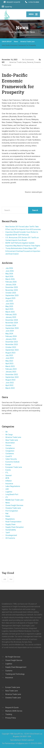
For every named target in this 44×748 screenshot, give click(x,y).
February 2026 (11, 282)
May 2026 (9, 274)
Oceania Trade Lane (13, 508)
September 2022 (12, 377)
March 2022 (10, 388)
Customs (8, 671)
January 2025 (11, 317)
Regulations (10, 519)
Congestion (10, 451)
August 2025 (10, 298)
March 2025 (10, 312)
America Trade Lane (17, 62)
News (8, 503)
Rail (7, 513)
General (30, 62)
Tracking (8, 714)
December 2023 (12, 342)
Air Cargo (9, 435)
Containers (10, 454)
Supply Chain (11, 524)
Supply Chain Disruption (15, 527)
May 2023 (9, 361)
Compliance (10, 448)
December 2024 (12, 320)
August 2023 (10, 353)
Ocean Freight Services (14, 505)
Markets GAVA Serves (13, 711)
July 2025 (9, 301)
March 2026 (10, 279)
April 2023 (9, 364)
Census (8, 445)
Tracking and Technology (15, 674)
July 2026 (9, 268)
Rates (8, 516)
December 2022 (12, 374)
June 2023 (10, 358)
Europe (8, 464)
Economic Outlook (12, 462)
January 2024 (11, 339)
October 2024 (11, 325)
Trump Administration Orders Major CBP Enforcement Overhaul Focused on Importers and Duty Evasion (23, 251)
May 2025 (9, 306)
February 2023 (11, 369)
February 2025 (11, 314)
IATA (7, 478)
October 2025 (11, 293)
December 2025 (12, 287)
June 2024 (10, 331)
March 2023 (10, 366)
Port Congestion (12, 511)
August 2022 (10, 380)
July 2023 (9, 355)
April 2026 (9, 276)
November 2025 (12, 290)
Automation (10, 443)
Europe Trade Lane (12, 687)
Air (7, 432)
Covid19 (9, 456)
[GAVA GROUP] (14, 14)
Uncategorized (11, 535)
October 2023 (11, 347)
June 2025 (10, 304)
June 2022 (10, 383)
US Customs (10, 538)
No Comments (28, 60)
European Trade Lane (14, 467)
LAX (7, 489)
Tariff (8, 533)
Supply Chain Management (15, 667)
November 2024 (12, 323)
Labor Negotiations (13, 486)
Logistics (9, 492)
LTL (7, 497)
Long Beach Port (12, 494)
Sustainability (11, 530)
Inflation (9, 481)
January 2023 (11, 372)
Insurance (9, 484)
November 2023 (12, 344)
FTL (7, 473)
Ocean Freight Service (13, 660)
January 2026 (11, 285)
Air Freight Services (12, 657)
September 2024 (12, 328)
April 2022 (9, 385)
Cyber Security (11, 459)
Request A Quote (12, 707)
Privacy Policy (10, 718)
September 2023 (12, 350)
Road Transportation (13, 522)
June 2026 (10, 271)
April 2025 (9, 309)
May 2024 (9, 334)
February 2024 (11, 336)
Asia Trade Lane (12, 440)
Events (8, 470)
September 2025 (12, 295)
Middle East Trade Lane (14, 500)
